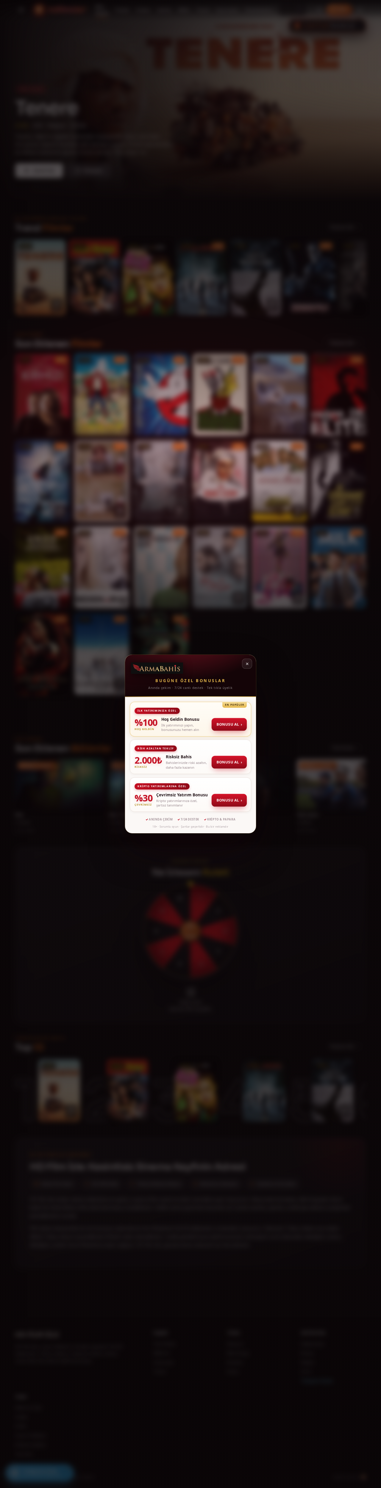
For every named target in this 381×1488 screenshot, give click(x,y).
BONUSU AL (229, 724)
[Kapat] (247, 664)
